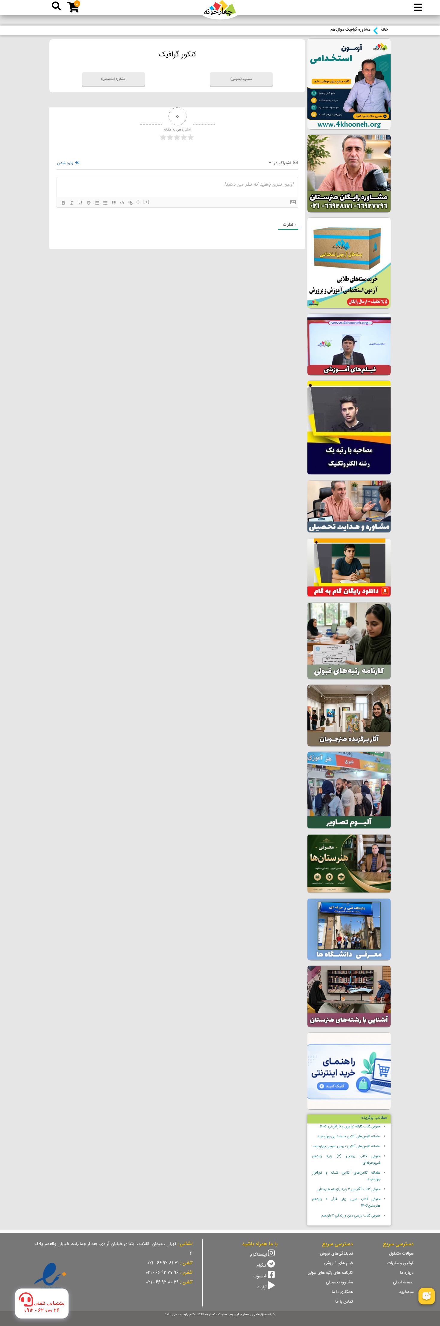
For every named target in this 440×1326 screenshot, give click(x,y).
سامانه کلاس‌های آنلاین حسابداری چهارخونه (349, 1136)
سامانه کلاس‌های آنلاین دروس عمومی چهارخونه (346, 1146)
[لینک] (130, 202)
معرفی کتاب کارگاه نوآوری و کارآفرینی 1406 (350, 1127)
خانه (384, 29)
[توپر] (63, 202)
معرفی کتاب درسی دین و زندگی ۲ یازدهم (350, 1216)
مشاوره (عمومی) (241, 79)
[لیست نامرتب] (105, 202)
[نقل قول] (114, 202)
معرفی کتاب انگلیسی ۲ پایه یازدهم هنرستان (349, 1189)
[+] (146, 202)
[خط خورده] (88, 202)
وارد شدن (66, 163)
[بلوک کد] (122, 202)
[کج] (72, 202)
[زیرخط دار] (80, 202)
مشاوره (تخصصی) (113, 79)
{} (138, 202)
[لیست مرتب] (97, 202)
